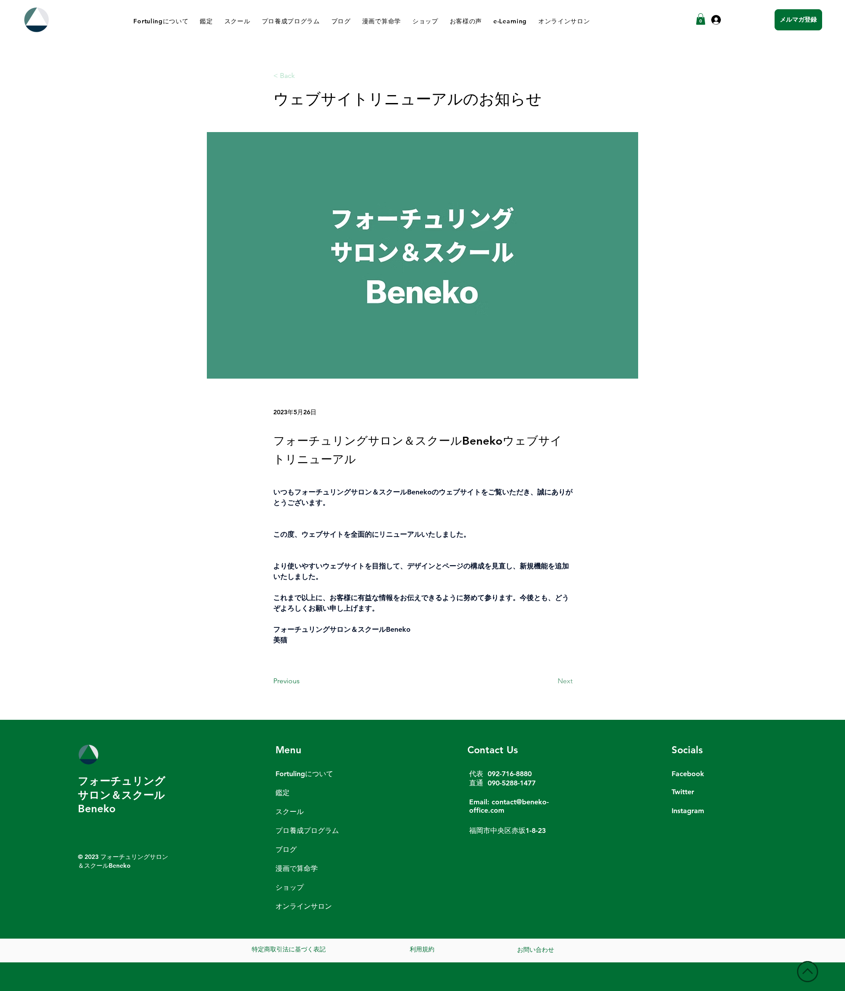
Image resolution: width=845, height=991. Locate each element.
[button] (700, 19)
